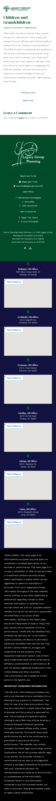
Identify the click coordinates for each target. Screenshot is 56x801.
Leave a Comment (13, 27)
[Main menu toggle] (50, 9)
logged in (22, 117)
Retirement (31, 27)
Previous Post (28, 92)
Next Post (28, 100)
